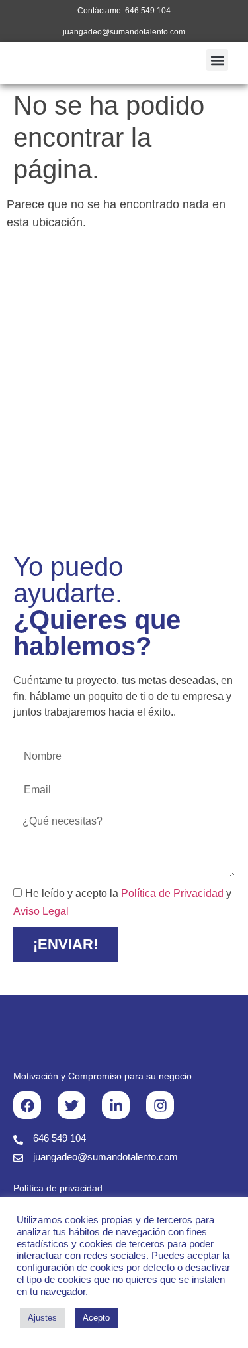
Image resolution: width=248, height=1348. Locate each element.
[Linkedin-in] (116, 1105)
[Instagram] (160, 1105)
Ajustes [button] (42, 1318)
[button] (217, 60)
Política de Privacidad (172, 893)
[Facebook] (27, 1105)
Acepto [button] (96, 1318)
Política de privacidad (58, 1188)
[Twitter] (71, 1105)
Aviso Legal (41, 911)
